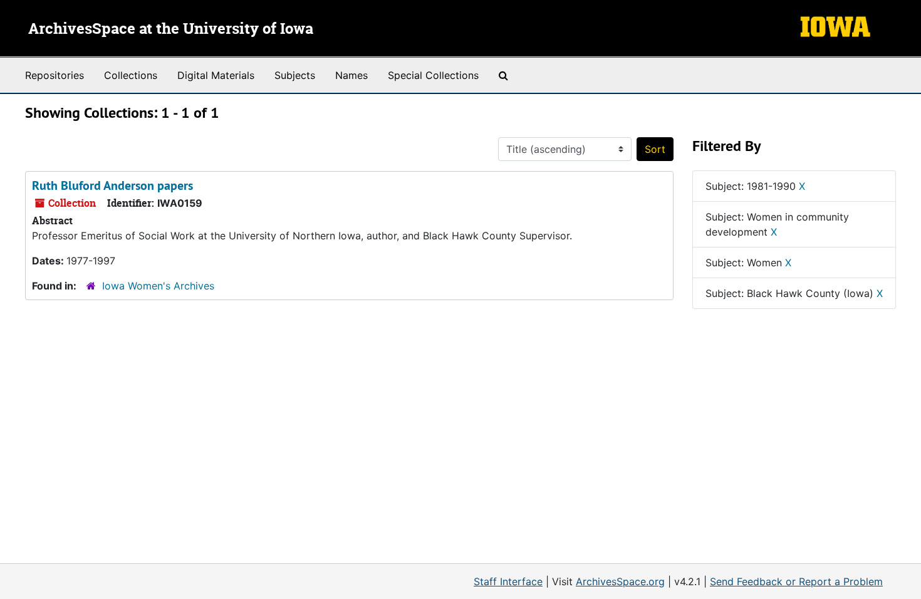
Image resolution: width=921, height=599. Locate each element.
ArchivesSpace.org (620, 581)
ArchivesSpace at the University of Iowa (170, 29)
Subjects (294, 75)
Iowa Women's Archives (158, 285)
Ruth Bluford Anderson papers (112, 185)
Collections (130, 75)
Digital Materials (215, 75)
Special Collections (433, 75)
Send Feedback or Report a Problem (796, 581)
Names (351, 75)
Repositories (54, 75)
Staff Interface (508, 581)
